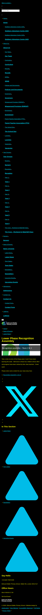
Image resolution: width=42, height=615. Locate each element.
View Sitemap (14, 608)
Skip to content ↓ (6, 3)
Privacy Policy (6, 610)
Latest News (7, 334)
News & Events (7, 331)
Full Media (37, 608)
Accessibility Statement (26, 608)
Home (5, 328)
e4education (5, 608)
